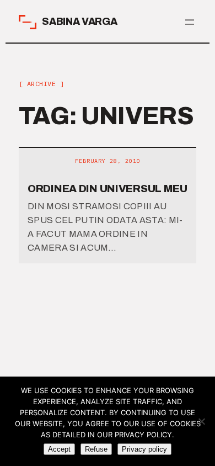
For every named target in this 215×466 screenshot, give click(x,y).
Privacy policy (144, 449)
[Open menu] (189, 22)
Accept (59, 449)
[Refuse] (201, 421)
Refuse (96, 449)
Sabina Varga (79, 21)
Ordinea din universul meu (107, 188)
